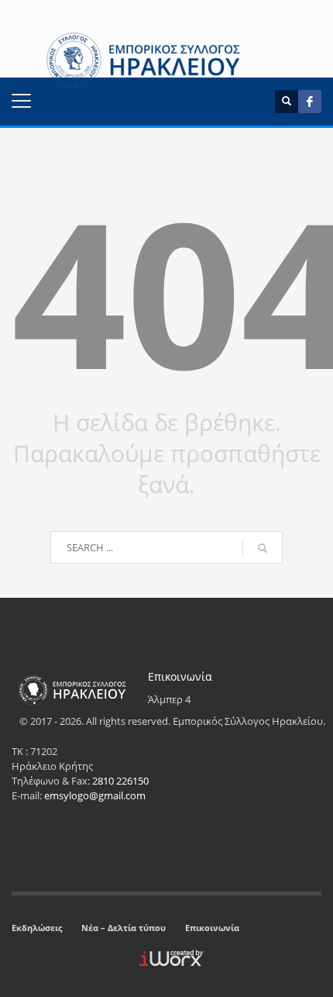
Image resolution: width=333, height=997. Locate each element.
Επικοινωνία (212, 927)
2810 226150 (120, 781)
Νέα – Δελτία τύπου (123, 927)
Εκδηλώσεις (37, 927)
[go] (262, 548)
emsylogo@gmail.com (95, 795)
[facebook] (309, 101)
